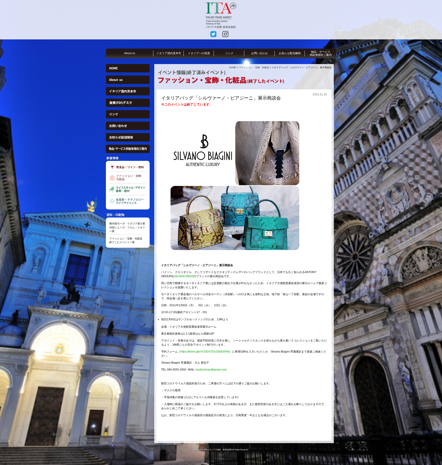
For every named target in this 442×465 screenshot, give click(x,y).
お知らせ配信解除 (290, 53)
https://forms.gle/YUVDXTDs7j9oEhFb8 (204, 351)
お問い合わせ (259, 53)
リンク (229, 53)
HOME (232, 67)
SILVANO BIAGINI (185, 276)
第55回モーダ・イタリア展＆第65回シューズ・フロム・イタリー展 (127, 227)
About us (129, 53)
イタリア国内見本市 (168, 53)
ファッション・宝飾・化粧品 (254, 67)
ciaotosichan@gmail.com (211, 369)
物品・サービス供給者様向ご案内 (321, 53)
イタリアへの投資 (199, 53)
